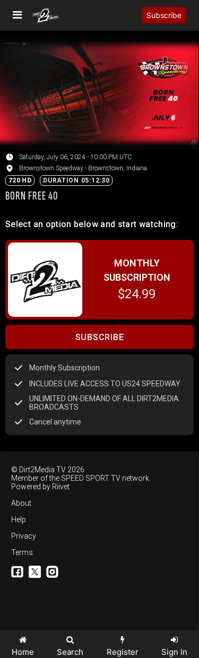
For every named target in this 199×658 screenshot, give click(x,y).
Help (18, 519)
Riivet (61, 486)
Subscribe (163, 15)
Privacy (23, 536)
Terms (22, 552)
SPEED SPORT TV (90, 478)
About (21, 503)
